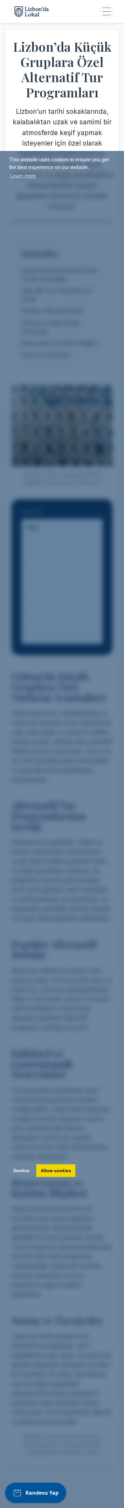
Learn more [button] (23, 176)
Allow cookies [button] (56, 1170)
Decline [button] (21, 1170)
